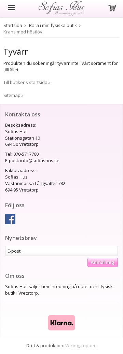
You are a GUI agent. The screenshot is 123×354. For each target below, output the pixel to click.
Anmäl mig (102, 262)
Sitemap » (13, 95)
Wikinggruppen (81, 345)
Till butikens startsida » (27, 82)
